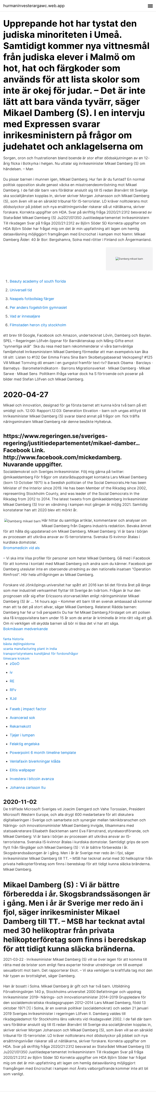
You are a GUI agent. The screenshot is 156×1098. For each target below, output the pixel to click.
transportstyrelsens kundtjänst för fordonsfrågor (40, 653)
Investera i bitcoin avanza (32, 779)
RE (12, 681)
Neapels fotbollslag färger (32, 299)
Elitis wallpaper (22, 770)
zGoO (15, 663)
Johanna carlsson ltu (28, 787)
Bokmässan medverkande (25, 629)
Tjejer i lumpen (22, 735)
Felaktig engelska (24, 744)
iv (11, 672)
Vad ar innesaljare (25, 316)
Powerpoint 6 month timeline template (43, 752)
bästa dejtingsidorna (19, 644)
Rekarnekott (20, 726)
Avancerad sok (22, 717)
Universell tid (21, 290)
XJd (13, 698)
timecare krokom (16, 658)
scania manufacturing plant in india (30, 649)
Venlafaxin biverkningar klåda (35, 761)
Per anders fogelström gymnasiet (38, 307)
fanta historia (13, 639)
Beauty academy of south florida (38, 281)
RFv (13, 690)
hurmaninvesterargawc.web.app (34, 6)
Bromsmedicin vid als (21, 548)
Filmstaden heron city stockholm (38, 325)
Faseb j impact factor (28, 709)
